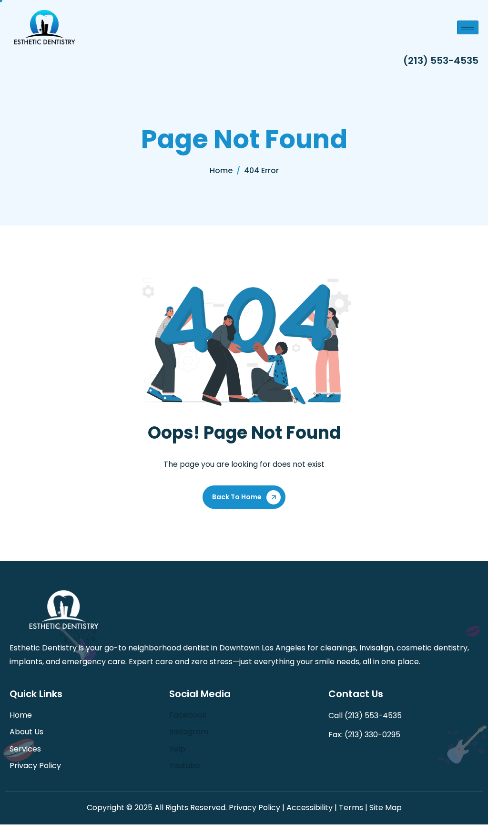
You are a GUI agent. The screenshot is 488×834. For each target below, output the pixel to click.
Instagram (188, 731)
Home (21, 715)
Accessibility (309, 807)
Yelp (177, 748)
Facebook (188, 715)
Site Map (385, 807)
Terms (351, 807)
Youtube (184, 765)
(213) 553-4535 (440, 60)
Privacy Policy (35, 765)
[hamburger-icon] (467, 27)
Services (25, 748)
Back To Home (237, 497)
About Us (26, 731)
